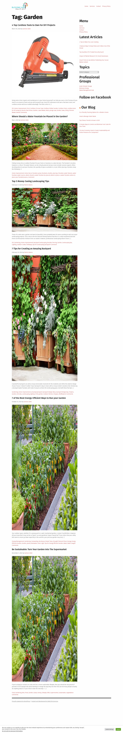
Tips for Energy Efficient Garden (54, 543)
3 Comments (69, 394)
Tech (28, 108)
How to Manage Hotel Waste (87, 116)
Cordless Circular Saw (36, 108)
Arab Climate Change (85, 86)
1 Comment (53, 244)
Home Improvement (20, 108)
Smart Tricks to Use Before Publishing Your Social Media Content (93, 61)
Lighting (14, 244)
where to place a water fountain (60, 175)
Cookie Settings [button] (109, 729)
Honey (39, 692)
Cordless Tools (62, 108)
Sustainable (62, 692)
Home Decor (28, 173)
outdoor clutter (21, 244)
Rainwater (34, 543)
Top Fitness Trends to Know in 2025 (89, 120)
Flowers (71, 392)
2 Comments (23, 112)
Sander (59, 110)
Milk (48, 692)
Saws (63, 110)
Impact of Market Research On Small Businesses (93, 56)
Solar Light (41, 543)
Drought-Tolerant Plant (60, 541)
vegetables (69, 692)
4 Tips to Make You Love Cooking (88, 42)
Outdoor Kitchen (48, 394)
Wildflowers (62, 394)
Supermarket (54, 692)
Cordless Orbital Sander (51, 108)
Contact (98, 6)
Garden (35, 110)
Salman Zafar (27, 29)
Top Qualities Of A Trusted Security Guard (91, 52)
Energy (69, 541)
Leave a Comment (28, 177)
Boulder (49, 242)
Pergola (56, 394)
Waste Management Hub (86, 90)
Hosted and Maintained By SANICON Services (44, 701)
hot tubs (19, 394)
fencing (54, 242)
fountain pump (37, 173)
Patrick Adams (28, 185)
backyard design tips (62, 392)
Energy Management (18, 541)
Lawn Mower (41, 110)
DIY (13, 108)
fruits (26, 692)
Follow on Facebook (95, 97)
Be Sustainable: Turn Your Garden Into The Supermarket (39, 549)
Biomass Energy (84, 88)
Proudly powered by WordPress (21, 701)
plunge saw (53, 110)
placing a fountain (58, 173)
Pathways (29, 244)
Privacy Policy (106, 6)
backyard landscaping (40, 242)
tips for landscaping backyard (41, 244)
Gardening (17, 242)
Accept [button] (118, 729)
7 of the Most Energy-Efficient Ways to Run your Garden (39, 398)
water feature (68, 173)
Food (13, 692)
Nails (47, 110)
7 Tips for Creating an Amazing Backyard (31, 248)
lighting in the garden (36, 394)
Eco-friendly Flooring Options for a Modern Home (93, 112)
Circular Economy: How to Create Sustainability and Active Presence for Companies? (94, 131)
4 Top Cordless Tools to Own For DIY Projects (33, 25)
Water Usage (71, 543)
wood (17, 112)
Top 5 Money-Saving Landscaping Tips (30, 181)
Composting (34, 541)
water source (21, 175)
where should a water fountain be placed (38, 175)
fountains (44, 173)
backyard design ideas (49, 392)
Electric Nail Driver (27, 110)
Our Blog (88, 107)
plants (29, 543)
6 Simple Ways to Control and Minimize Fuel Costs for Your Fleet (95, 125)
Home (86, 6)
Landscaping (26, 394)
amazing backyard (36, 392)
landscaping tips (67, 242)
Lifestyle (44, 692)
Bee (23, 692)
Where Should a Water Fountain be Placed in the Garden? (40, 116)
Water (65, 543)
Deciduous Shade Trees (46, 541)
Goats (35, 692)
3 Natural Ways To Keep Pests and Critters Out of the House (94, 47)
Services (92, 6)
